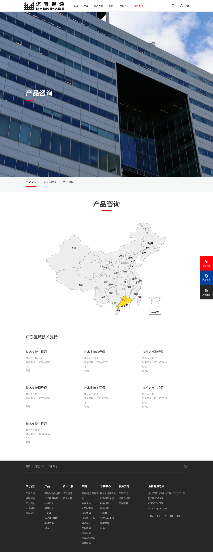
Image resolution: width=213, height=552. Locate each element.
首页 (75, 5)
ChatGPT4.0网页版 (101, 475)
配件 (46, 528)
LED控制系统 (51, 498)
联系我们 (30, 513)
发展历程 (30, 498)
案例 (111, 5)
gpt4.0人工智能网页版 (57, 475)
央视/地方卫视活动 (90, 496)
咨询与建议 (49, 182)
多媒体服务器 (51, 518)
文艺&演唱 (87, 508)
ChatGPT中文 (165, 475)
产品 (86, 5)
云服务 (47, 513)
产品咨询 (31, 182)
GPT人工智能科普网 (145, 475)
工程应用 (86, 528)
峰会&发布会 (88, 538)
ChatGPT (31, 475)
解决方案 (98, 5)
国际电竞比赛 (89, 518)
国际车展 (86, 513)
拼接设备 (49, 503)
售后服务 (68, 182)
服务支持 (138, 5)
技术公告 (67, 498)
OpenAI (40, 475)
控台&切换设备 (52, 493)
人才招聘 (30, 508)
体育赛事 (86, 543)
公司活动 (67, 493)
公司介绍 (30, 493)
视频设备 (49, 508)
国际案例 (86, 533)
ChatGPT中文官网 (80, 475)
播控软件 (49, 523)
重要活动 (86, 503)
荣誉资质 (30, 503)
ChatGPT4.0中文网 (123, 475)
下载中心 (123, 5)
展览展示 (86, 523)
